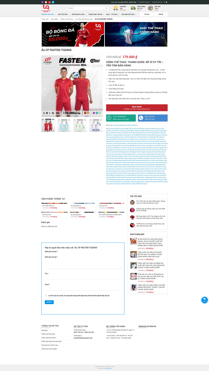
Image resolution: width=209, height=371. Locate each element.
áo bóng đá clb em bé (142, 133)
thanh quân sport (154, 175)
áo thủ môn (155, 150)
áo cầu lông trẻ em (140, 145)
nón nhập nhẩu (142, 162)
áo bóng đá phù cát (142, 137)
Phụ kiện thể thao (128, 14)
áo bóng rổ (159, 139)
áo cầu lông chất (131, 143)
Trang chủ (44, 19)
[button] (44, 114)
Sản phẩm (54, 19)
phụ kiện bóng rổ (139, 164)
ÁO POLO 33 (46, 215)
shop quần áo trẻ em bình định (118, 173)
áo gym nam (131, 148)
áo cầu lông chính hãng (143, 143)
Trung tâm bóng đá (144, 2)
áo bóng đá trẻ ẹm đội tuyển (147, 139)
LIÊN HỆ (160, 14)
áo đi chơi (109, 148)
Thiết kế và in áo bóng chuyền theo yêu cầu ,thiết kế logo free (150, 225)
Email (47, 284)
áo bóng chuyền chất (125, 128)
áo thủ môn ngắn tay (141, 152)
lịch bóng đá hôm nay (131, 162)
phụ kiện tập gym (150, 164)
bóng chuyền (161, 154)
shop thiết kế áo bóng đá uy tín (136, 175)
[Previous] (45, 89)
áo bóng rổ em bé (119, 141)
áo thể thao (131, 150)
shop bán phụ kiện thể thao (129, 171)
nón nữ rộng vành (153, 162)
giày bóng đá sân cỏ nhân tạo (148, 160)
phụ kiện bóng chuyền (127, 164)
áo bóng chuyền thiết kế (127, 130)
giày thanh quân (162, 160)
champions (114, 156)
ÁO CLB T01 (103, 206)
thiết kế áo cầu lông (117, 177)
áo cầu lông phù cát (116, 145)
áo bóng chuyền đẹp (138, 128)
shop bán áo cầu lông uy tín (146, 166)
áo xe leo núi (138, 154)
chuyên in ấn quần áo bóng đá (148, 156)
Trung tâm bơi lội (157, 2)
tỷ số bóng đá (112, 179)
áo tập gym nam (162, 148)
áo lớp (137, 148)
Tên (46, 273)
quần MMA (158, 164)
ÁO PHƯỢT (149, 148)
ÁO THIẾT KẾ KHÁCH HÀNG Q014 (110, 215)
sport (147, 175)
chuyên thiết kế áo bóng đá (140, 158)
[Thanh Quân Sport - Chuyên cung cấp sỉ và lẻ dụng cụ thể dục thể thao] (52, 8)
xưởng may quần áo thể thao (154, 181)
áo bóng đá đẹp (153, 133)
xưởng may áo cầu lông (123, 181)
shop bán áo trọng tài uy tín (116, 169)
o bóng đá (117, 164)
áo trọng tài (117, 154)
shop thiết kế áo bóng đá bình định (155, 173)
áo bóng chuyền (113, 128)
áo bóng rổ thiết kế (153, 141)
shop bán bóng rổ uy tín (146, 169)
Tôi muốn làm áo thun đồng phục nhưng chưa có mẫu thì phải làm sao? (150, 202)
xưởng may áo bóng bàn (124, 179)
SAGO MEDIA (107, 368)
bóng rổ (108, 156)
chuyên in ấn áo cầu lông (130, 156)
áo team (117, 150)
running (120, 166)
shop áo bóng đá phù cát (130, 166)
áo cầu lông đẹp (155, 143)
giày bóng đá (119, 160)
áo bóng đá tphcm (121, 139)
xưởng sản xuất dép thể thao (122, 184)
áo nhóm (142, 148)
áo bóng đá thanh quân (156, 137)
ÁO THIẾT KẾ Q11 (48, 206)
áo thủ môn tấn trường (154, 152)
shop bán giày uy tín (114, 171)
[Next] (163, 36)
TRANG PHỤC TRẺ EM (95, 14)
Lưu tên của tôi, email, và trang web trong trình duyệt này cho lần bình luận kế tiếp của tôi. (79, 295)
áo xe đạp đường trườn (128, 154)
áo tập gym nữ (110, 150)
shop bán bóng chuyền (132, 169)
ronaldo (115, 166)
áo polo (155, 148)
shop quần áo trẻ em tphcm (136, 173)
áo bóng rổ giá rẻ (130, 141)
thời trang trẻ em (128, 177)
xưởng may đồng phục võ (138, 181)
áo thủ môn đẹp (130, 152)
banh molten (147, 154)
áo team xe (124, 150)
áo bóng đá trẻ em (133, 139)
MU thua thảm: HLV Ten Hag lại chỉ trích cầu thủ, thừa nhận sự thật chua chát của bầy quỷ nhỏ (150, 217)
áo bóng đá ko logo (117, 137)
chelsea (120, 156)
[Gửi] (106, 8)
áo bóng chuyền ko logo (151, 128)
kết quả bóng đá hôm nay (116, 162)
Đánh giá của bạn (51, 251)
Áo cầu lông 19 (76, 206)
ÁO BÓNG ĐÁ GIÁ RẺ (140, 135)
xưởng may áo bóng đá (156, 179)
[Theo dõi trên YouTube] (166, 2)
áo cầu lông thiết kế (128, 145)
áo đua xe (124, 148)
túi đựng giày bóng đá (151, 177)
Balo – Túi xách (111, 14)
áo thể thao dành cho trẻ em (143, 150)
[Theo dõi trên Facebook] (164, 2)
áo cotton (149, 145)
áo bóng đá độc (117, 135)
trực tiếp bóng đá (139, 177)
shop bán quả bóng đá (144, 171)
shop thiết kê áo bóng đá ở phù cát (116, 175)
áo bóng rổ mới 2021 (141, 141)
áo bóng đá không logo (153, 135)
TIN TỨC (146, 14)
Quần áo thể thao (47, 14)
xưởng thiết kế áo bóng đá (139, 184)
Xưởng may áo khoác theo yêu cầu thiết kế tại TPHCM (150, 210)
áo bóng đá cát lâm (115, 133)
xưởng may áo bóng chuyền (140, 179)
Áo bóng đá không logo (84, 19)
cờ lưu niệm (152, 158)
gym (107, 162)
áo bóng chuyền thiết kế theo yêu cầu (145, 130)
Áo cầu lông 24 (76, 215)
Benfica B (154, 154)
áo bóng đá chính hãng (128, 133)
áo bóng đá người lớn (129, 137)
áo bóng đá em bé (128, 135)
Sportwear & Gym (78, 14)
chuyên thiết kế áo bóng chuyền (122, 158)
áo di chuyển (156, 145)
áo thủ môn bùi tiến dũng (117, 152)
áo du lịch (163, 145)
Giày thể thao (62, 14)
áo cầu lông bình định (118, 143)
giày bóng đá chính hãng (131, 160)
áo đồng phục (116, 148)
